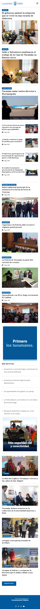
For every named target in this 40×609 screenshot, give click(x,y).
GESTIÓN (5, 49)
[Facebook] (16, 606)
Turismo (6, 473)
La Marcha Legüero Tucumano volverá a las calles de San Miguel (20, 479)
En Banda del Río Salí (9, 185)
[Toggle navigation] (37, 3)
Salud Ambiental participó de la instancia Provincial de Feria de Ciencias (16, 189)
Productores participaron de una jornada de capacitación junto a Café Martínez (13, 156)
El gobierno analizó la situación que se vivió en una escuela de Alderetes (18, 16)
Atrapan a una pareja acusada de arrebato (16, 541)
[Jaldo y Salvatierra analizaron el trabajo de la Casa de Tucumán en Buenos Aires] (20, 71)
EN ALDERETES (7, 257)
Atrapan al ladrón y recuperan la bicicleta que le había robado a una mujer (17, 572)
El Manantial (8, 565)
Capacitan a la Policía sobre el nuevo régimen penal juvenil (18, 226)
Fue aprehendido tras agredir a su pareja (19, 391)
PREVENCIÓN (6, 292)
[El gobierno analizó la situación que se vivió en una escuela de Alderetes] (20, 32)
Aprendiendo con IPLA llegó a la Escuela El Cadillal (20, 296)
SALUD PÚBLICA (8, 503)
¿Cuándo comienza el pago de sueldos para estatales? (12, 140)
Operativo (7, 536)
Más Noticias (8, 583)
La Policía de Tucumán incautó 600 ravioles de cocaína (17, 261)
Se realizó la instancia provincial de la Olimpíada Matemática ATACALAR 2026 (13, 170)
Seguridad (6, 222)
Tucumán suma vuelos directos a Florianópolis (19, 92)
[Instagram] (21, 606)
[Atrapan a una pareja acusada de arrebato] (20, 528)
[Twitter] (18, 606)
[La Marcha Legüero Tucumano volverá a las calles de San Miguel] (20, 466)
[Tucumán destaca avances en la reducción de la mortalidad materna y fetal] (20, 496)
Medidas (5, 10)
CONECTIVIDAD (7, 88)
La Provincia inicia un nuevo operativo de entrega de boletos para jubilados (13, 127)
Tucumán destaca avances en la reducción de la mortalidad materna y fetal (19, 510)
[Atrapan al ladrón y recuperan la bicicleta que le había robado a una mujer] (20, 558)
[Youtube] (24, 606)
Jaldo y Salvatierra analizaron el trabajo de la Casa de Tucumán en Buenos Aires (19, 55)
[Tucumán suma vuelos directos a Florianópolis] (20, 108)
